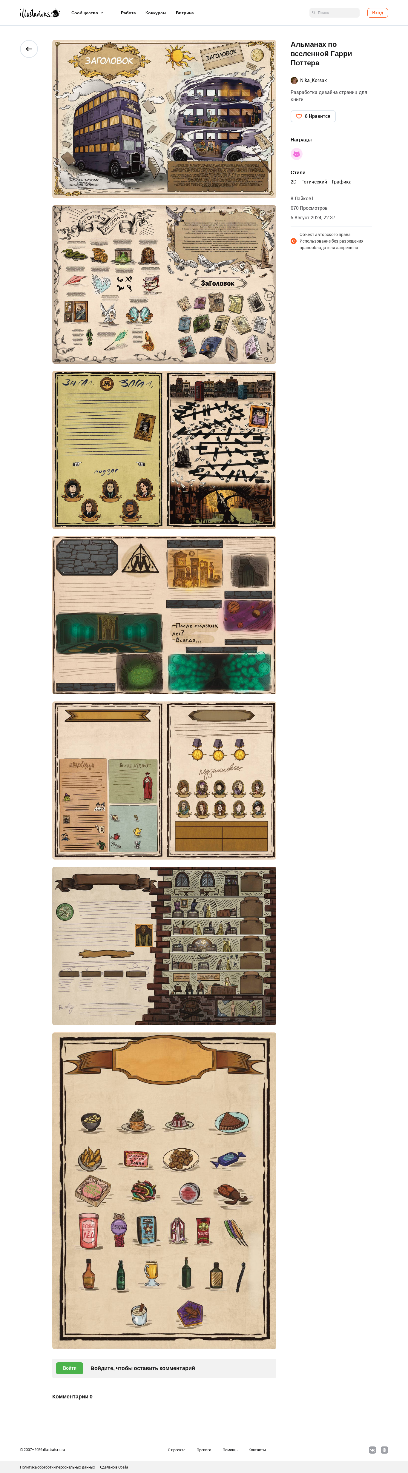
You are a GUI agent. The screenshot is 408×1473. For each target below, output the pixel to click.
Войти (69, 1368)
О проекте (176, 1450)
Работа (128, 12)
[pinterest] (384, 1450)
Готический (314, 182)
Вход (377, 13)
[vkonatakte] (372, 1450)
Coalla (123, 1467)
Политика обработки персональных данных (57, 1467)
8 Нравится (317, 116)
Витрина (185, 12)
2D (294, 182)
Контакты (257, 1450)
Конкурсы (155, 12)
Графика (342, 182)
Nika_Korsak (313, 80)
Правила (204, 1450)
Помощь (230, 1450)
